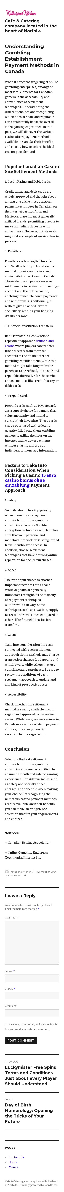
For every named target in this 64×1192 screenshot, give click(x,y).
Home (13, 1162)
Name (10, 971)
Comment (12, 917)
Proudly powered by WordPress (38, 1185)
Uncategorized (17, 875)
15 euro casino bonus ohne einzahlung (30, 480)
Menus (13, 1167)
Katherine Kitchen (20, 871)
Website (11, 1006)
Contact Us (16, 1157)
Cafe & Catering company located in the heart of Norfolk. (31, 25)
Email (10, 988)
